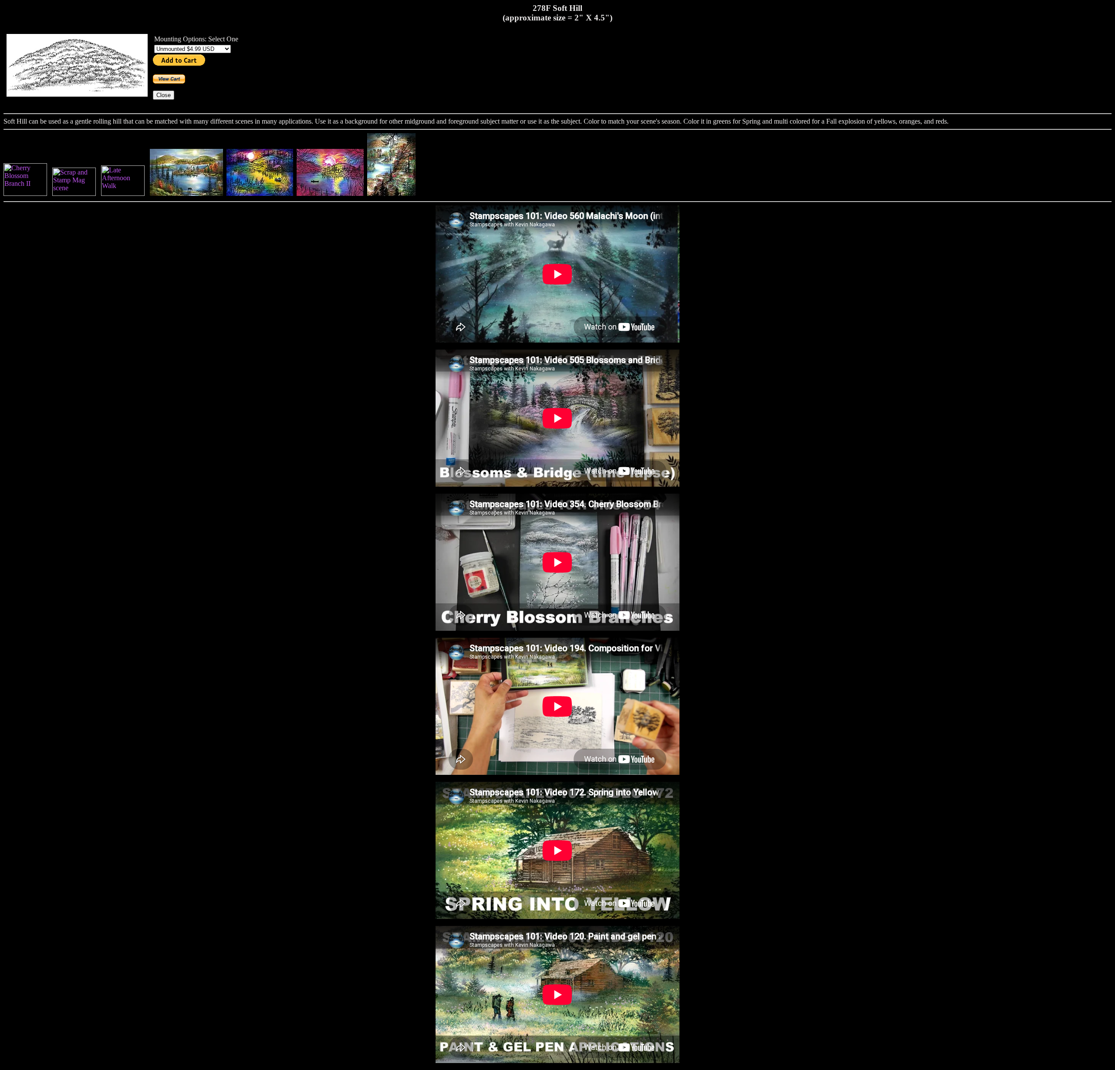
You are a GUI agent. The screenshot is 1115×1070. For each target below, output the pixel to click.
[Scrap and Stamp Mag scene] (74, 193)
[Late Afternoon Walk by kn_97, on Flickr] (123, 193)
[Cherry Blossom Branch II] (25, 193)
